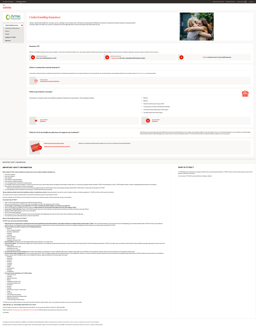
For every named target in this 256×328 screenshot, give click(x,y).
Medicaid (7, 34)
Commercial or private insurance (49, 81)
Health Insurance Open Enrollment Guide (37, 147)
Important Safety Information (218, 1)
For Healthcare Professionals (8, 1)
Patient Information (241, 1)
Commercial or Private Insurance (12, 28)
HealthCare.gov (141, 73)
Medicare (7, 31)
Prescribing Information (17, 310)
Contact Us (251, 1)
